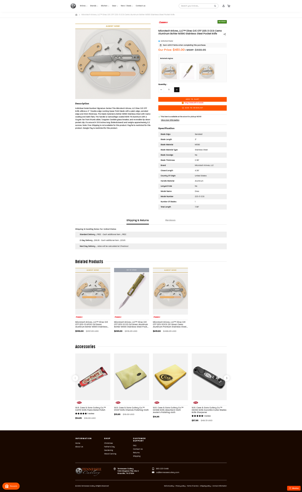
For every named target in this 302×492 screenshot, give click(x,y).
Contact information (219, 486)
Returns (136, 453)
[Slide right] (227, 378)
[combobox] (198, 6)
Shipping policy (205, 486)
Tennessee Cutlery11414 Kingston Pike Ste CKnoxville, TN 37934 (128, 471)
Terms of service (193, 486)
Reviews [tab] (170, 220)
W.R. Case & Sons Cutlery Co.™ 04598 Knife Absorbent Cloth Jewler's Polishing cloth (168, 410)
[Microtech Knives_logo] (163, 22)
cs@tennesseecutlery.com (167, 472)
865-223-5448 (162, 469)
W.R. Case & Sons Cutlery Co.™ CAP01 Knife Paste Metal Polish (90, 409)
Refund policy (169, 486)
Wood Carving (110, 454)
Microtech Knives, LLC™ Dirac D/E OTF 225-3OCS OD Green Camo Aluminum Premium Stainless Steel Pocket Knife (169, 324)
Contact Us (138, 449)
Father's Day (109, 447)
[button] (224, 34)
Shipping (136, 456)
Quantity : (162, 84)
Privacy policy (180, 486)
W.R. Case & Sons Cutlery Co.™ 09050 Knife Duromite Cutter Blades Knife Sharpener (209, 410)
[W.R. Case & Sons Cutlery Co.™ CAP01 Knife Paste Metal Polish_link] (92, 376)
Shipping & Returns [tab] (137, 220)
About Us (79, 447)
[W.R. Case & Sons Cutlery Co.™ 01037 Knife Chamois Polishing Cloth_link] (131, 376)
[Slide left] (75, 378)
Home (77, 443)
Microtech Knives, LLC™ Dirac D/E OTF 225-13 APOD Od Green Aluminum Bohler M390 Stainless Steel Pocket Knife (91, 324)
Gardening (108, 450)
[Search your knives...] (215, 6)
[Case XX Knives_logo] (79, 402)
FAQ (134, 446)
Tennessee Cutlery (88, 486)
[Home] (76, 15)
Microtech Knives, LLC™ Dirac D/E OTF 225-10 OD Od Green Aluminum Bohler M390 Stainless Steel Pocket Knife (131, 324)
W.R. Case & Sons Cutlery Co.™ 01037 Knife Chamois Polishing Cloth (131, 409)
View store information (170, 120)
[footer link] (88, 471)
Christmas (108, 443)
